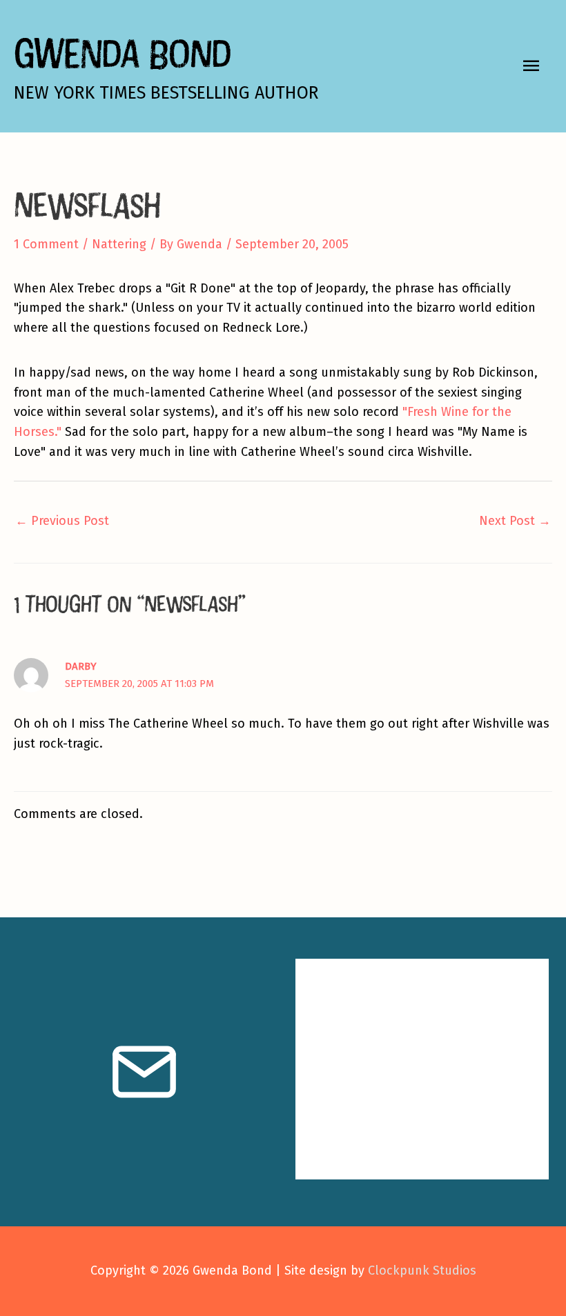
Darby (81, 666)
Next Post (515, 520)
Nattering (119, 244)
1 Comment (46, 244)
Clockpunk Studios (422, 1270)
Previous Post (62, 520)
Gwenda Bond (122, 52)
